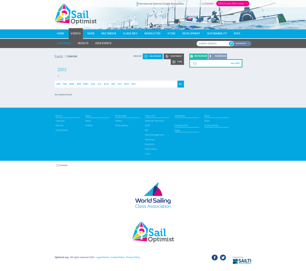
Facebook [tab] (220, 56)
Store (171, 33)
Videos (118, 120)
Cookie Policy (117, 257)
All (181, 84)
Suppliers (150, 144)
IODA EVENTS (103, 43)
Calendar (155, 56)
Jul (99, 84)
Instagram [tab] (200, 56)
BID (146, 130)
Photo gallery (121, 125)
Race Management (154, 134)
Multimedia (108, 33)
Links (147, 153)
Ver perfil (235, 63)
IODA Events (62, 130)
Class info (130, 33)
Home (60, 33)
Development (191, 33)
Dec (133, 84)
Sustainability (217, 33)
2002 (62, 69)
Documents (151, 149)
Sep (113, 84)
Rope (237, 33)
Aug (106, 84)
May (85, 84)
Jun (92, 84)
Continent (176, 56)
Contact (209, 3)
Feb (65, 84)
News (91, 33)
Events (76, 33)
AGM (147, 125)
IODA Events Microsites (231, 3)
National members (154, 120)
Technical (149, 139)
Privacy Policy (133, 257)
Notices (89, 125)
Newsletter (152, 33)
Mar (71, 84)
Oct (120, 84)
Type (179, 61)
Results (59, 125)
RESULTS (83, 43)
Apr (79, 84)
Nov (126, 84)
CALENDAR (64, 43)
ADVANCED (241, 43)
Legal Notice (102, 257)
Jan (58, 84)
